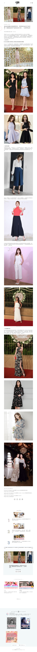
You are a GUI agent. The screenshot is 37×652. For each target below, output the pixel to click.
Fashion (5, 24)
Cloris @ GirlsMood (6, 31)
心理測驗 (20, 590)
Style (9, 24)
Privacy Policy (18, 648)
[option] (10, 587)
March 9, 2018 (10, 31)
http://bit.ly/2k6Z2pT (9, 496)
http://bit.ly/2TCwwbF (9, 491)
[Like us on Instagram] (32, 3)
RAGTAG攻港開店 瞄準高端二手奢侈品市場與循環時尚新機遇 (14, 41)
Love (5, 590)
